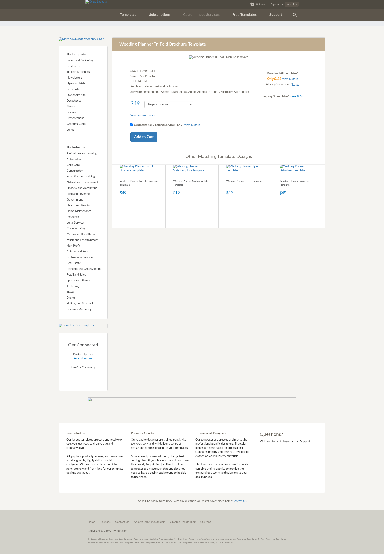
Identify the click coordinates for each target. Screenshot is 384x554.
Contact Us (239, 501)
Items (260, 4)
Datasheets (74, 100)
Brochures (73, 66)
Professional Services (80, 257)
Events (71, 297)
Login (295, 84)
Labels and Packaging (80, 60)
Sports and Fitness (78, 280)
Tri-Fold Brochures (78, 72)
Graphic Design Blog (183, 522)
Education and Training (81, 176)
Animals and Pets (77, 251)
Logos (70, 129)
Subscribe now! (83, 358)
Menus (71, 106)
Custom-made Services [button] (201, 14)
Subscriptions (159, 14)
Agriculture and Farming (82, 153)
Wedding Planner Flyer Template (244, 181)
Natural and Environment (82, 182)
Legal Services (76, 222)
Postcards (73, 89)
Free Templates (244, 14)
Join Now (291, 4)
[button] (128, 14)
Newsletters (74, 77)
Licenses (105, 522)
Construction (75, 170)
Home (91, 522)
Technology (74, 286)
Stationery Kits (76, 95)
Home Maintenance (79, 211)
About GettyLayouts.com (150, 522)
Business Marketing (79, 309)
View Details (192, 125)
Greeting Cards (76, 124)
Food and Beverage (78, 194)
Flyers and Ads (76, 83)
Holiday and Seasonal (80, 303)
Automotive (74, 159)
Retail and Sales (76, 274)
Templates (128, 14)
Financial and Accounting (82, 188)
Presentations (75, 118)
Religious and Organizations (84, 269)
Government (75, 199)
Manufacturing (76, 228)
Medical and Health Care (82, 234)
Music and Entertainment (82, 240)
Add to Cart (144, 137)
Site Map (205, 522)
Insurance (73, 217)
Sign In (275, 4)
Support (275, 14)
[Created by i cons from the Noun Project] (295, 14)
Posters (71, 112)
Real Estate (74, 263)
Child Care (73, 165)
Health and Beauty (78, 205)
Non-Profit (73, 245)
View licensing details (142, 115)
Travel (70, 292)
